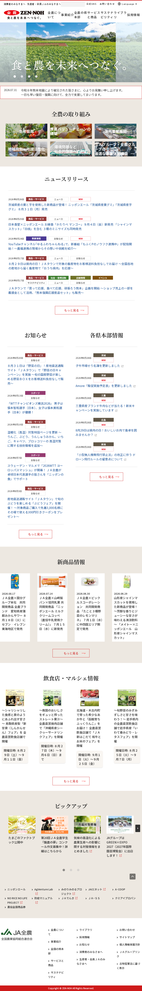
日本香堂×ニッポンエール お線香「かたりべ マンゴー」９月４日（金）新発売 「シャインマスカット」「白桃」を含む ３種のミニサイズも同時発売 (70, 226)
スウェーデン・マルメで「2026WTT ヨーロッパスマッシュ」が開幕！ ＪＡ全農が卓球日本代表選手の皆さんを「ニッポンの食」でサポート (35, 472)
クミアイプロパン (125, 898)
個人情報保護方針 (129, 944)
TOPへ (133, 876)
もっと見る (71, 310)
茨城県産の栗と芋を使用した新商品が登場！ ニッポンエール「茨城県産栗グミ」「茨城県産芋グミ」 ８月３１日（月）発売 (70, 206)
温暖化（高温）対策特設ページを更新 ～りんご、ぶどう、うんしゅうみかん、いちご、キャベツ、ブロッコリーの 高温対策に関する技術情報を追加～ (35, 439)
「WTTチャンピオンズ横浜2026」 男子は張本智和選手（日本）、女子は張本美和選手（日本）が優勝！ (35, 407)
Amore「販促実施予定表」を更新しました (104, 385)
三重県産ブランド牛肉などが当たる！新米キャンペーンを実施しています (105, 408)
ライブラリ (85, 930)
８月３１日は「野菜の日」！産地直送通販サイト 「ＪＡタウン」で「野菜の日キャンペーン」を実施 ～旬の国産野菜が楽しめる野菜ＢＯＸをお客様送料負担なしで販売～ (35, 374)
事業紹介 (56, 941)
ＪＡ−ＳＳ (94, 898)
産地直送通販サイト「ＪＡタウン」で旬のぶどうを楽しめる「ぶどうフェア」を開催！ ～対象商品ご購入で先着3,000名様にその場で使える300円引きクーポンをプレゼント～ (35, 508)
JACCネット (95, 889)
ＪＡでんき (67, 898)
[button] (14, 76)
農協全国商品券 (16, 907)
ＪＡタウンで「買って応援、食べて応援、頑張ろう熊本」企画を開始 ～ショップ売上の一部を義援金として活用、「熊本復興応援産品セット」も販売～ (70, 290)
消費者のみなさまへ (91, 952)
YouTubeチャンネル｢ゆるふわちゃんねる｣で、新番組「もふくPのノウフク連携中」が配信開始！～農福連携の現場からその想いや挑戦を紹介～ (70, 246)
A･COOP (120, 889)
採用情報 (84, 937)
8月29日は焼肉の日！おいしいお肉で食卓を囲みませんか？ (106, 432)
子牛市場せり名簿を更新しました (98, 365)
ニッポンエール (16, 889)
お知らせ (84, 944)
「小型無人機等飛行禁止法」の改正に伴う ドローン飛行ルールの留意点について (106, 456)
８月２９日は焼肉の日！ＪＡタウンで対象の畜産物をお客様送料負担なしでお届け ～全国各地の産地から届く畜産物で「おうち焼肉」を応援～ (70, 265)
